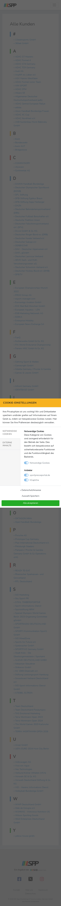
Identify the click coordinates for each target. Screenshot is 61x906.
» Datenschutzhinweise (30, 490)
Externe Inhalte (7, 444)
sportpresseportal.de (40, 475)
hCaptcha (34, 480)
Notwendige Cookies (10, 432)
